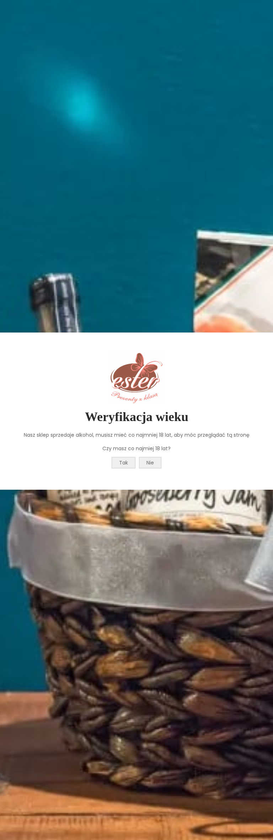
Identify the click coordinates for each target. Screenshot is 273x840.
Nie (150, 462)
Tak (123, 462)
